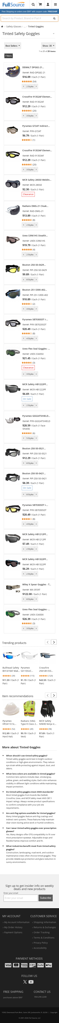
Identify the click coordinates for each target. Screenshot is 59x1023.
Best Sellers (12, 45)
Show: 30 (47, 45)
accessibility (40, 947)
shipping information (45, 922)
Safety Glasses (13, 26)
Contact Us (42, 992)
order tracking (42, 932)
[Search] (54, 18)
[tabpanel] (29, 337)
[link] (37, 74)
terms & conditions (44, 937)
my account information (17, 922)
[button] (48, 642)
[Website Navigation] (55, 4)
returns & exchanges (45, 927)
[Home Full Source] (2, 26)
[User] (48, 4)
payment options (13, 932)
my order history (13, 927)
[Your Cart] (41, 4)
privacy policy (41, 942)
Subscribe (45, 898)
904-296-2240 (40, 997)
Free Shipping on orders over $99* (29, 11)
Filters (9, 55)
